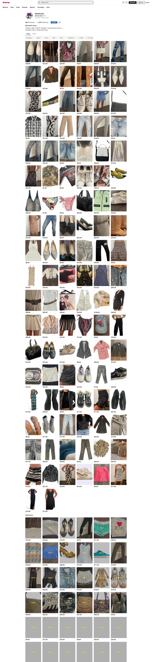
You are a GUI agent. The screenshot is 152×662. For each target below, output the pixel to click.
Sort (81, 37)
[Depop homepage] (6, 2)
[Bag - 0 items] (126, 2)
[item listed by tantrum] (33, 51)
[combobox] (66, 2)
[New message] (59, 22)
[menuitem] (5, 7)
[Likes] (123, 2)
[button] (40, 16)
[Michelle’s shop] (29, 16)
